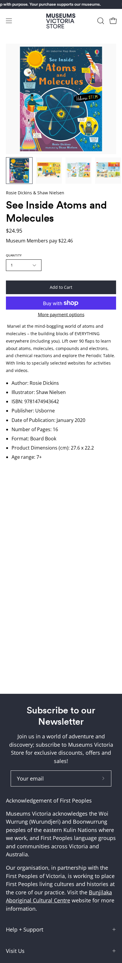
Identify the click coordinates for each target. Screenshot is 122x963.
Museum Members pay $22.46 (39, 240)
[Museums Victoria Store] (61, 21)
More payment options (61, 314)
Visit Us (15, 950)
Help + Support (24, 929)
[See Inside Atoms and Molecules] (19, 170)
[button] (100, 21)
